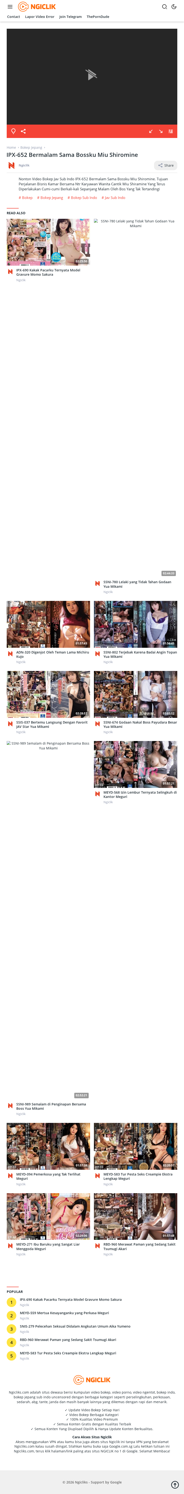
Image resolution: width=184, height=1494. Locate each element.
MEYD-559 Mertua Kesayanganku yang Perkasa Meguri (64, 1313)
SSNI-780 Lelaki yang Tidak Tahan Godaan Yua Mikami (137, 584)
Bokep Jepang (51, 197)
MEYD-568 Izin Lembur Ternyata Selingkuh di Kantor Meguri (140, 794)
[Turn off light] (13, 131)
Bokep (27, 197)
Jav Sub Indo (115, 197)
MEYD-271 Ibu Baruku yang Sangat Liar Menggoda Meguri (48, 1246)
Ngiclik (24, 165)
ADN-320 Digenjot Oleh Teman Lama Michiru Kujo (52, 654)
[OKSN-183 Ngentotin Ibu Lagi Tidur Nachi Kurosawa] (160, 131)
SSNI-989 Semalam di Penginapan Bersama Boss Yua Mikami (51, 1106)
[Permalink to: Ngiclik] (11, 165)
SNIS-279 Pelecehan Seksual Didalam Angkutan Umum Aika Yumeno (75, 1326)
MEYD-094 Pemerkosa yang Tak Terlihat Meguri (48, 1176)
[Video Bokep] (36, 6)
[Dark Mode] (174, 6)
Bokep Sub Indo (84, 197)
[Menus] (11, 6)
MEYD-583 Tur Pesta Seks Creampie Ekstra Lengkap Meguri (138, 1176)
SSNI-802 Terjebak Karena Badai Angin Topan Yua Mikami (140, 654)
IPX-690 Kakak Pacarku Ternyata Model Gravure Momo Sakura (48, 272)
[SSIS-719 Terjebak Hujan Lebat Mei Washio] (151, 131)
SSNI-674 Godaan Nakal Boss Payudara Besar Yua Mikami (140, 724)
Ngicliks (81, 1482)
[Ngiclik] (11, 271)
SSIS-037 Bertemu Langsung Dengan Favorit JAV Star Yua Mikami (52, 724)
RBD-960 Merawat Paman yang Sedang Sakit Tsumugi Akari (140, 1246)
